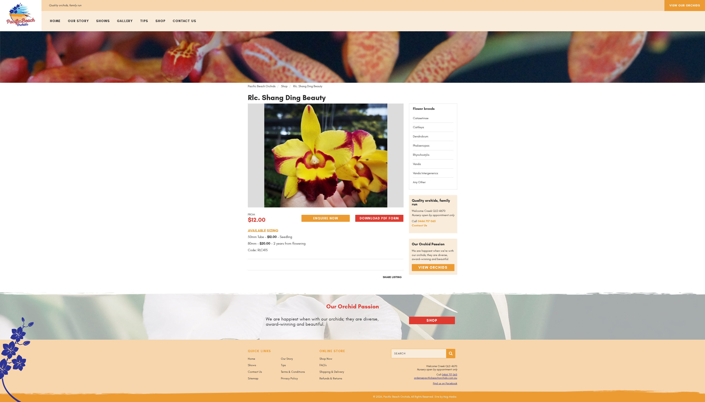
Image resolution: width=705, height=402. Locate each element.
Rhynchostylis (421, 154)
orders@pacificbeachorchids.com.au (435, 378)
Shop (160, 21)
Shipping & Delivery (331, 371)
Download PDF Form (379, 218)
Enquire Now (325, 218)
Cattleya (418, 127)
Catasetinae (421, 118)
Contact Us (184, 21)
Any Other (419, 182)
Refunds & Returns (330, 378)
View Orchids (433, 267)
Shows (103, 21)
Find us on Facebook (445, 383)
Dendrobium (420, 136)
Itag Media (449, 396)
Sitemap (253, 378)
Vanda (417, 164)
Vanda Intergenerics (425, 173)
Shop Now (325, 358)
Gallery (125, 21)
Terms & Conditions (293, 371)
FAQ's (322, 365)
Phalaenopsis (421, 145)
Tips (144, 21)
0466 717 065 (427, 221)
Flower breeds (424, 109)
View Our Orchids (684, 5)
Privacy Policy (289, 378)
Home (55, 21)
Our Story (78, 21)
